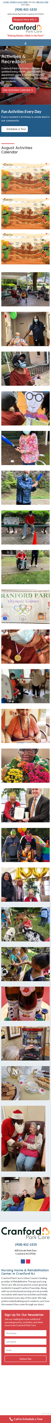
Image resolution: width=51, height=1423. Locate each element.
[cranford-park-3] (25, 345)
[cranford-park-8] (25, 543)
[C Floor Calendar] (25, 263)
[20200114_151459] (25, 742)
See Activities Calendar (17, 90)
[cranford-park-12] (25, 583)
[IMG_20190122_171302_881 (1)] (25, 900)
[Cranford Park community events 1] (25, 1210)
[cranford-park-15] (25, 623)
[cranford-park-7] (25, 503)
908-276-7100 (42, 2)
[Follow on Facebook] (23, 1261)
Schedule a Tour (16, 129)
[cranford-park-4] (25, 384)
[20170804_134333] (25, 940)
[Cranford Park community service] (23, 1170)
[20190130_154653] (25, 821)
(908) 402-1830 (26, 9)
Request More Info (24, 19)
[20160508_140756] (25, 1099)
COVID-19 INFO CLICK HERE (15, 2)
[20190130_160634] (25, 861)
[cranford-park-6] (25, 464)
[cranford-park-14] (25, 662)
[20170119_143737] (25, 1059)
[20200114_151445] (25, 781)
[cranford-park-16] (25, 702)
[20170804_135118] (25, 980)
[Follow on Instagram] (28, 1261)
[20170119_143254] (25, 1019)
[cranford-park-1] (25, 305)
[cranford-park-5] (25, 424)
